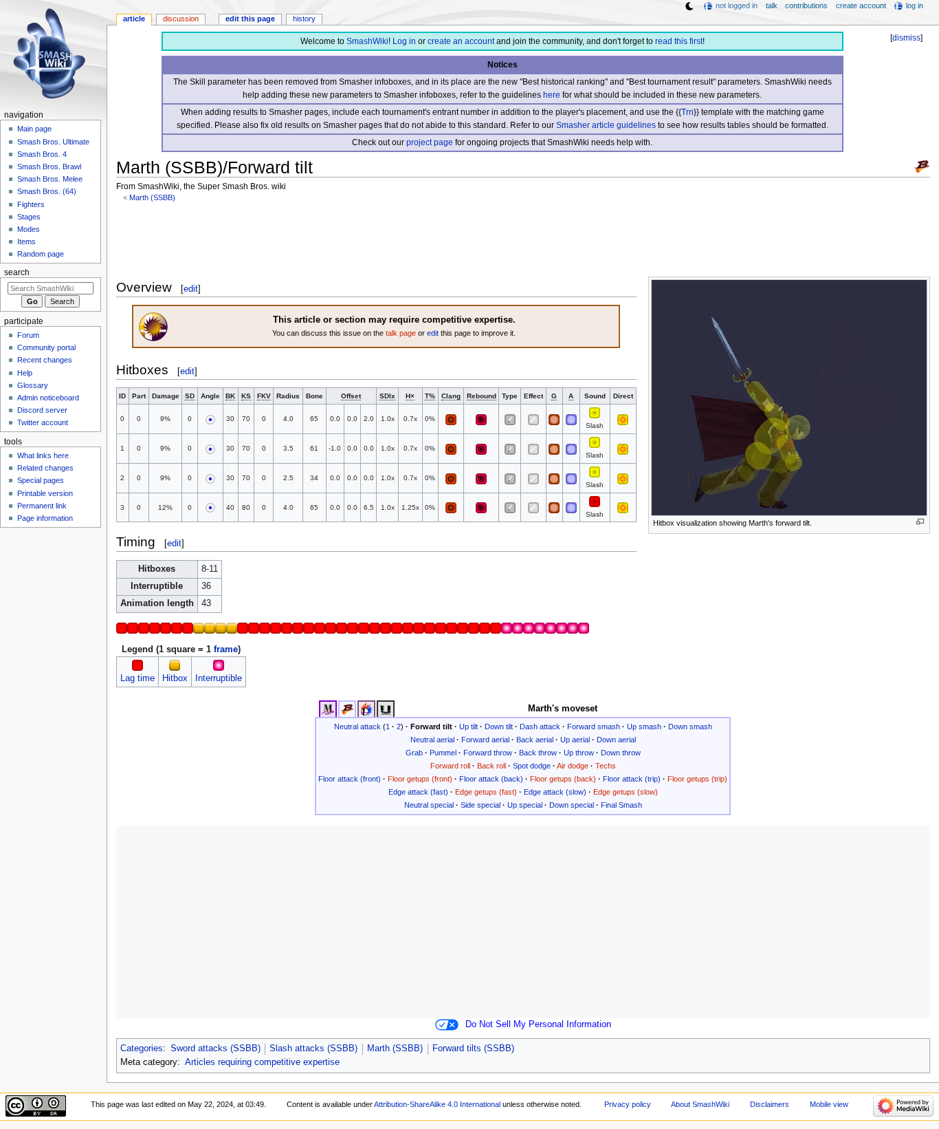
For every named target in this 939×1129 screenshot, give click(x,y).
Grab (414, 753)
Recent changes (44, 360)
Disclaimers (769, 1104)
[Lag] (137, 665)
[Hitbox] (174, 665)
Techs (605, 766)
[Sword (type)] (510, 418)
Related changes (45, 468)
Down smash (690, 726)
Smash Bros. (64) (46, 191)
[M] (594, 412)
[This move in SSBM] (328, 708)
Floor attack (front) (349, 779)
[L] (594, 500)
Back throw (538, 753)
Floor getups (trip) (697, 779)
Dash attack (540, 726)
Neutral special (429, 805)
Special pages (40, 480)
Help (24, 373)
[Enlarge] (920, 522)
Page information (45, 518)
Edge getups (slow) (625, 792)
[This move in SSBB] (347, 708)
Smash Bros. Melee (49, 179)
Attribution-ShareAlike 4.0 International (437, 1104)
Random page (40, 254)
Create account (861, 5)
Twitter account (42, 422)
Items (26, 241)
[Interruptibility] (218, 665)
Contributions (806, 5)
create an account (461, 41)
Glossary (32, 385)
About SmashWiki (700, 1104)
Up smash (644, 726)
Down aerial (616, 739)
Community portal (46, 347)
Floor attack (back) (491, 779)
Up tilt (468, 726)
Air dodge (572, 766)
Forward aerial (485, 739)
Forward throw (487, 753)
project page (429, 142)
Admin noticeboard (48, 398)
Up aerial (575, 739)
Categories (141, 1048)
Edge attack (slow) (555, 792)
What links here (43, 455)
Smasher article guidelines (606, 125)
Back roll (491, 766)
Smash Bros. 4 (42, 154)
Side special (480, 805)
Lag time (137, 678)
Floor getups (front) (420, 779)
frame (226, 649)
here (551, 95)
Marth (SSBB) (152, 197)
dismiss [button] (906, 38)
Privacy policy (627, 1104)
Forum (28, 335)
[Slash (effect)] (533, 418)
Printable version (45, 493)
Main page (34, 129)
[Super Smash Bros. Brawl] (922, 166)
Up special (524, 805)
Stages (29, 217)
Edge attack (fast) (418, 792)
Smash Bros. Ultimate (53, 142)
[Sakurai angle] (210, 418)
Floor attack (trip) (632, 779)
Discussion (181, 18)
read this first (679, 41)
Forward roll (450, 766)
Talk (771, 5)
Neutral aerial (432, 739)
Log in (404, 41)
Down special (571, 805)
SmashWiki (367, 41)
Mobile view (829, 1104)
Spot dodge (532, 766)
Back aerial (534, 739)
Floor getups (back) (563, 779)
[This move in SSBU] (386, 708)
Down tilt (499, 726)
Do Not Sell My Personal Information (538, 1024)
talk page (401, 333)
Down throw (621, 753)
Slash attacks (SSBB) (313, 1048)
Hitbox (175, 678)
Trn (687, 112)
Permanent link (42, 506)
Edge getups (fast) (486, 792)
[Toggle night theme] (689, 6)
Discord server (42, 410)
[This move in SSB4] (366, 708)
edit (191, 288)
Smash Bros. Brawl (49, 166)
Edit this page (250, 18)
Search (17, 272)
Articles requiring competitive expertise (262, 1062)
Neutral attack (357, 726)
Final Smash (621, 805)
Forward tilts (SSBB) (473, 1048)
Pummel (443, 753)
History (304, 18)
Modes (28, 229)
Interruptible (218, 678)
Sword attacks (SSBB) (215, 1048)
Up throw (579, 753)
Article (134, 18)
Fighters (31, 204)
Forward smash (593, 726)
